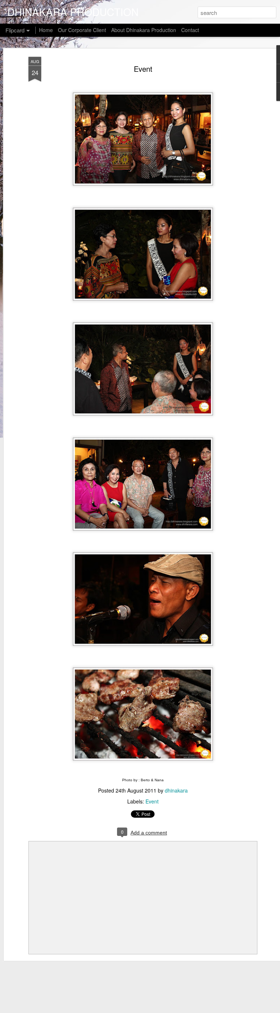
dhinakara (176, 790)
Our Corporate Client (82, 30)
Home (46, 30)
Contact (190, 30)
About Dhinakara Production (143, 30)
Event (143, 68)
